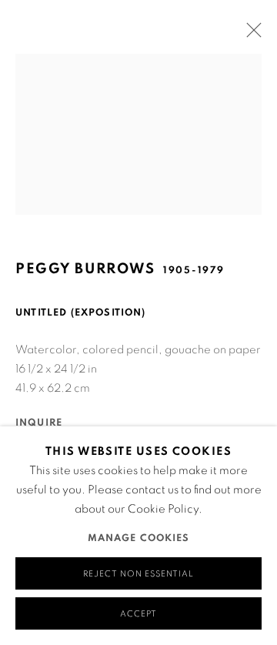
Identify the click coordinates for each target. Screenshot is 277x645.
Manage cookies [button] (139, 538)
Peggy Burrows (85, 269)
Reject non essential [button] (138, 574)
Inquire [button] (38, 423)
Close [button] (250, 34)
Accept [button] (138, 614)
